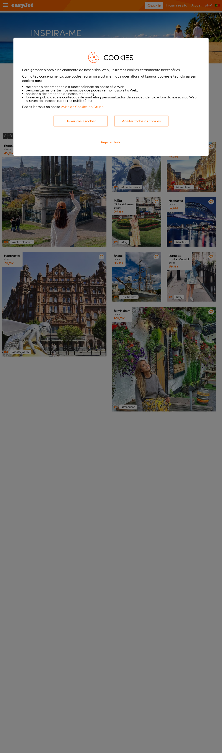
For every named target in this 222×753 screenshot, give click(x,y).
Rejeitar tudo (111, 142)
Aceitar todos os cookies (141, 121)
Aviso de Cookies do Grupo (82, 107)
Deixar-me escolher (80, 121)
